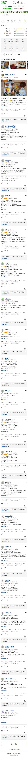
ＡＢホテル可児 (5, 15)
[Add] (25, 15)
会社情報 (9, 753)
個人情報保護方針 (17, 753)
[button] (5, 65)
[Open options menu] (26, 74)
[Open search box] (2, 54)
